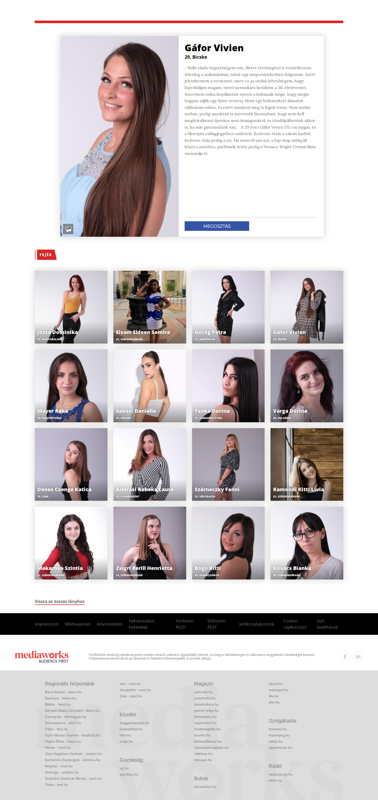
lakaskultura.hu (206, 704)
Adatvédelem (109, 624)
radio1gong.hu (280, 774)
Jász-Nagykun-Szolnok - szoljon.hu (73, 754)
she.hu (274, 702)
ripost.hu (276, 684)
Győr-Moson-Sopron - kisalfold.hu (72, 735)
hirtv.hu (125, 735)
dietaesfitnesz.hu (208, 741)
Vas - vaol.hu (130, 684)
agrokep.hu (129, 774)
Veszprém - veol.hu (135, 690)
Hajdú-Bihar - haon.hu (63, 741)
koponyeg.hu (279, 735)
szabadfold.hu (131, 729)
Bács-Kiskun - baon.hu (63, 692)
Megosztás (217, 226)
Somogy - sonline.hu (61, 772)
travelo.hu (202, 735)
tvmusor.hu (203, 760)
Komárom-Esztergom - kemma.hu (72, 760)
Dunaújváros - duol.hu (63, 723)
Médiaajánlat (78, 624)
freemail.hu (278, 729)
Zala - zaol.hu (131, 696)
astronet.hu (203, 692)
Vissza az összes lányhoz (60, 601)
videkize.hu (203, 754)
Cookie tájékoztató (295, 624)
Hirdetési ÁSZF (185, 624)
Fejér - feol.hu (56, 729)
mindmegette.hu (207, 729)
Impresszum (47, 624)
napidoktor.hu (205, 723)
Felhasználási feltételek (142, 624)
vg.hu (124, 768)
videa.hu (276, 741)
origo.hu (126, 741)
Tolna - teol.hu (56, 785)
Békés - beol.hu (57, 704)
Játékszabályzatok (256, 624)
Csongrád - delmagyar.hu (65, 717)
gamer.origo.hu (206, 710)
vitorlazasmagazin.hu (211, 747)
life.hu (273, 696)
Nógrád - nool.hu (59, 766)
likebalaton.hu (205, 717)
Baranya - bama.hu (60, 698)
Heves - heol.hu (58, 747)
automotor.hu (205, 698)
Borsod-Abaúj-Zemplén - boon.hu (72, 710)
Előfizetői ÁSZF (216, 624)
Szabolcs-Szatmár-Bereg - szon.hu (73, 778)
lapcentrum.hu (280, 747)
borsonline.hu (205, 787)
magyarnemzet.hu (134, 723)
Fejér (46, 254)
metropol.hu (278, 690)
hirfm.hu (275, 780)
